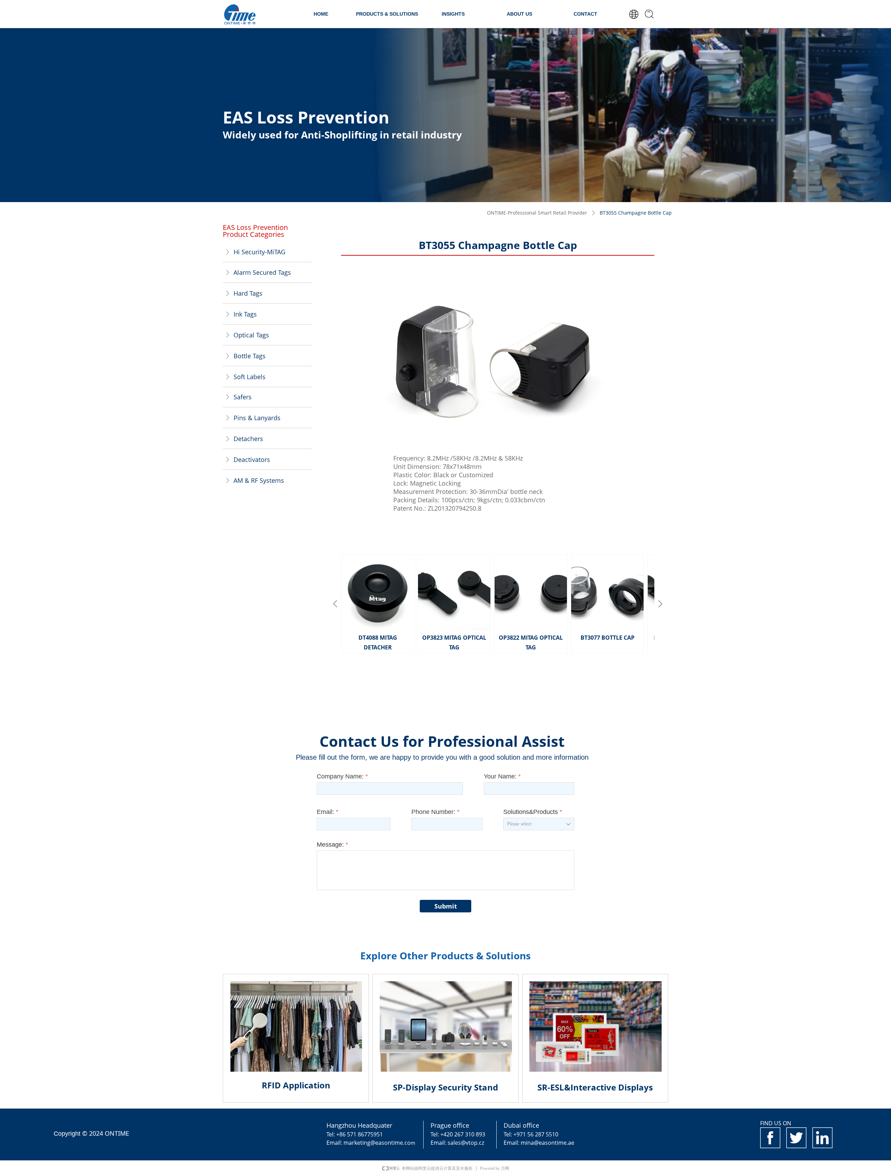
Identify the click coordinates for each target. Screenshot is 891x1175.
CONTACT (585, 14)
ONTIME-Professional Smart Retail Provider (537, 212)
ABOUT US (519, 14)
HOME (321, 14)
